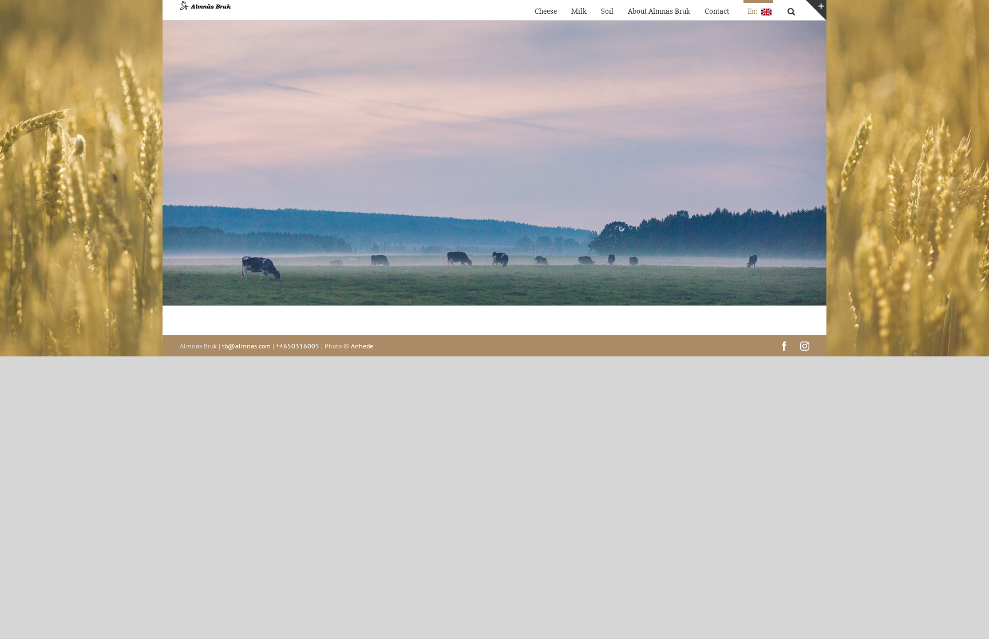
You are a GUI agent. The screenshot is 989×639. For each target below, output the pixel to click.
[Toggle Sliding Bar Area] (816, 10)
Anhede (362, 346)
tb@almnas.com (246, 346)
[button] (791, 10)
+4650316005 (297, 346)
